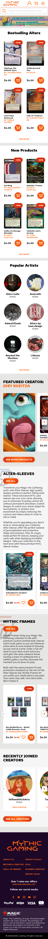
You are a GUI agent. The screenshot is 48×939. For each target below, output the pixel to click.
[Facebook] (13, 897)
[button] (44, 422)
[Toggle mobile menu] (43, 3)
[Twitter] (18, 897)
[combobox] (24, 11)
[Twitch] (34, 897)
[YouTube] (29, 897)
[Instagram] (24, 897)
